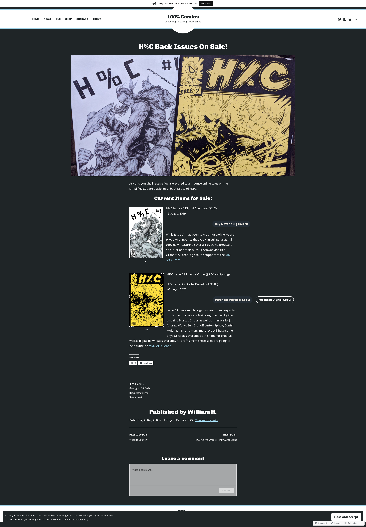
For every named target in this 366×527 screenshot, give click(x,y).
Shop (68, 19)
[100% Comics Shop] (355, 19)
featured (137, 397)
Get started (206, 3)
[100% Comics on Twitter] (340, 19)
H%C (58, 19)
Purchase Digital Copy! (274, 300)
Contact (82, 19)
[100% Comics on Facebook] (345, 19)
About (97, 19)
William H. (138, 383)
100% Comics (183, 17)
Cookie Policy (80, 519)
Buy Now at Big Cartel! (231, 224)
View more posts (206, 420)
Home (35, 19)
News (47, 19)
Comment (226, 490)
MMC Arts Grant (160, 346)
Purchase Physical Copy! (232, 300)
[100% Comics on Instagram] (350, 19)
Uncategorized (140, 392)
